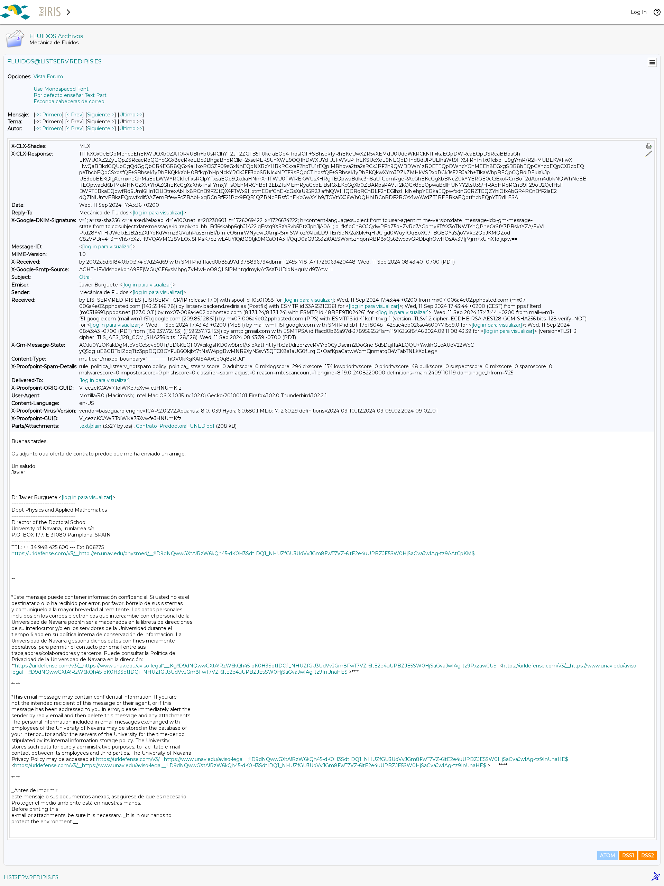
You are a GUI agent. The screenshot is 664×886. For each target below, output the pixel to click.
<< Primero (48, 115)
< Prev (74, 115)
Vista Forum (48, 76)
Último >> (130, 115)
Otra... (86, 277)
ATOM (607, 855)
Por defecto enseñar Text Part (70, 95)
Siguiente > (100, 115)
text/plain (90, 426)
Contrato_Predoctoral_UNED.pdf (175, 426)
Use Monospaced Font (61, 89)
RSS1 (628, 855)
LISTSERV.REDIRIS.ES (31, 877)
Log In (639, 12)
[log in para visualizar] (157, 213)
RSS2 (647, 855)
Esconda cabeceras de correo (69, 101)
